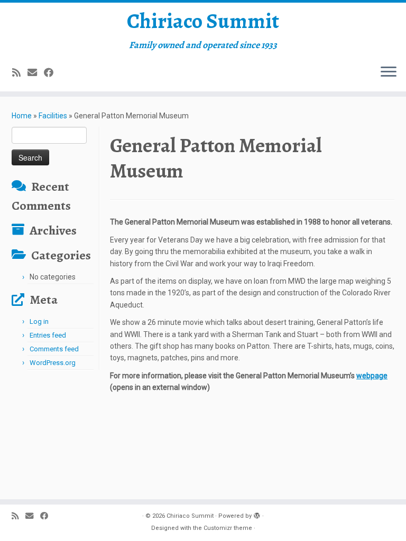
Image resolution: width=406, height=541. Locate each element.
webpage (371, 375)
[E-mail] (35, 72)
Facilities (53, 115)
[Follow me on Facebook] (52, 72)
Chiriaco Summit (203, 21)
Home (22, 115)
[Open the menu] (388, 72)
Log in (39, 321)
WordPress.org (53, 363)
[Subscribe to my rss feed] (19, 72)
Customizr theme (228, 528)
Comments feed (54, 349)
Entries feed (48, 335)
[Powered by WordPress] (257, 514)
